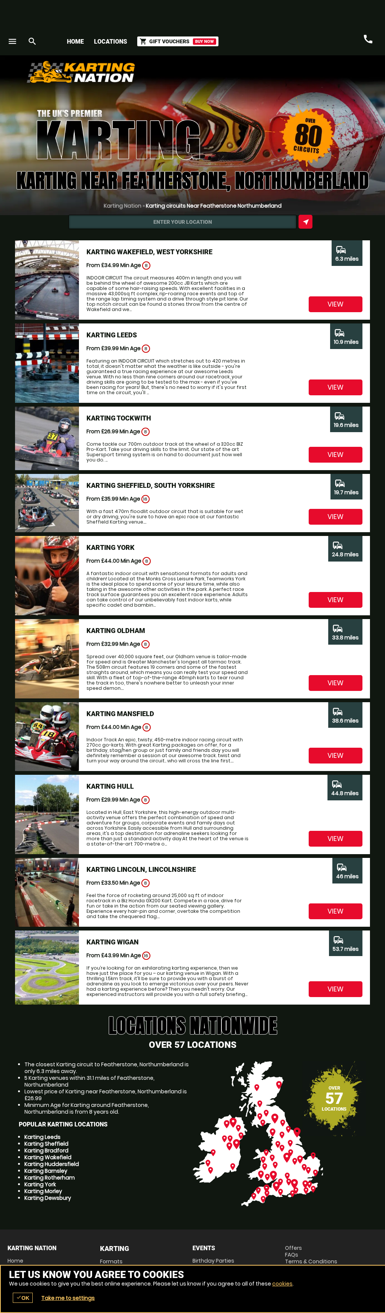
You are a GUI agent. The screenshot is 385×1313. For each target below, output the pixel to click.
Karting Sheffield (46, 1144)
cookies (282, 1283)
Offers (293, 1248)
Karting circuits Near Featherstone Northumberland (214, 205)
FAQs (291, 1254)
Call (368, 39)
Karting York (40, 1184)
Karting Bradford (46, 1150)
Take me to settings (68, 1298)
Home (75, 41)
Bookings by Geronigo (246, 75)
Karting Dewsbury (47, 1198)
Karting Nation (122, 205)
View (335, 304)
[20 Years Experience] (332, 75)
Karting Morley (43, 1191)
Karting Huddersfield (51, 1164)
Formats (111, 1261)
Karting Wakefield (47, 1157)
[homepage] (146, 72)
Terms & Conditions (311, 1261)
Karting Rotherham (49, 1177)
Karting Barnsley (45, 1171)
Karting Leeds (42, 1137)
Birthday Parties (213, 1260)
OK (22, 1298)
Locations (110, 41)
